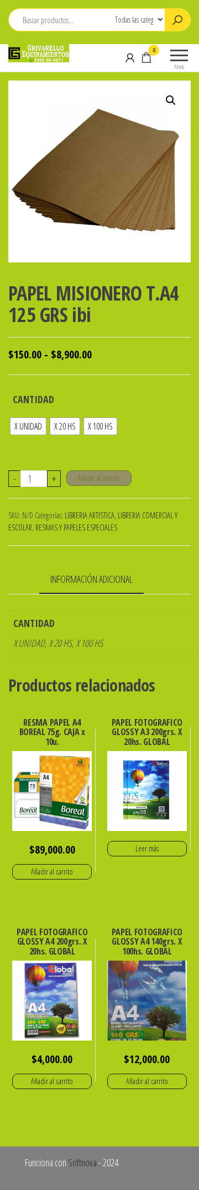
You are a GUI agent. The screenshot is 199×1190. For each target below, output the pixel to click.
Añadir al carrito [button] (52, 871)
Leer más (147, 848)
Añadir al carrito (99, 478)
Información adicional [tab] (91, 579)
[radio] (28, 426)
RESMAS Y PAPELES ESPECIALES (76, 527)
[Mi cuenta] (130, 57)
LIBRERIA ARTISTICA (89, 515)
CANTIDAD (33, 399)
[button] (171, 100)
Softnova (82, 1162)
